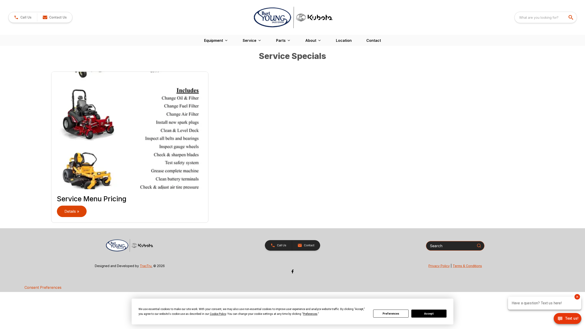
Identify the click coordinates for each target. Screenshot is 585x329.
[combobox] (546, 17)
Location (344, 40)
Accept (429, 313)
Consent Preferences (42, 287)
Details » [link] (71, 211)
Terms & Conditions (467, 266)
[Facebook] (292, 271)
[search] (571, 17)
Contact (373, 40)
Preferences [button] (310, 314)
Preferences (391, 313)
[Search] (479, 245)
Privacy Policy (439, 266)
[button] (22, 17)
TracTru (146, 266)
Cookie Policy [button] (218, 314)
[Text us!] (567, 319)
